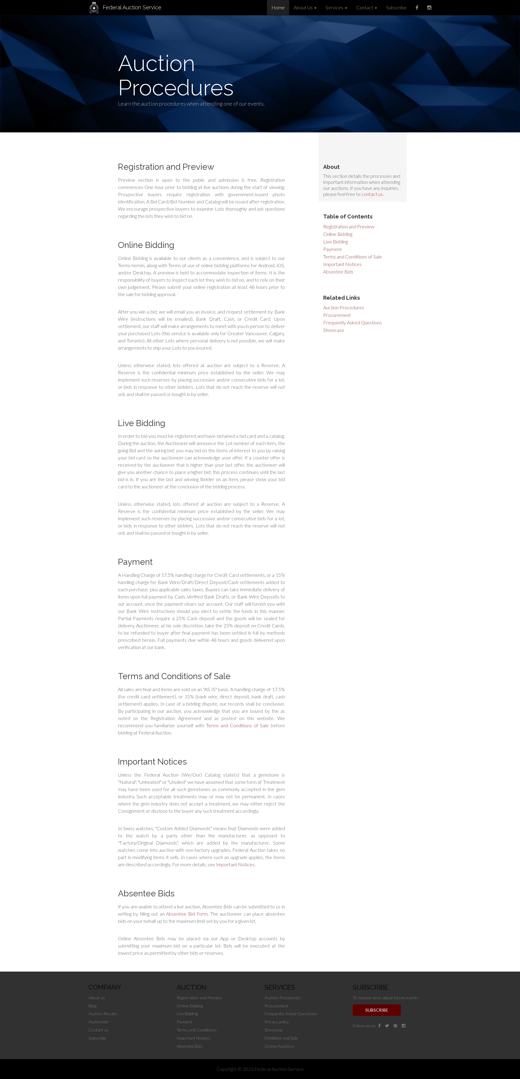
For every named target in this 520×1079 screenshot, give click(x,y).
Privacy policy (277, 1021)
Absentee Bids (338, 271)
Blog (92, 1005)
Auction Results (102, 1013)
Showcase (333, 330)
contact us (372, 194)
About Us (304, 7)
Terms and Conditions (197, 1029)
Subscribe (396, 7)
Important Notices (342, 264)
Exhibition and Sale (281, 1037)
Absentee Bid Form (187, 914)
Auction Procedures (343, 307)
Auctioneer (98, 1021)
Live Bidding (335, 241)
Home (278, 7)
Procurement (337, 315)
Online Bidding (337, 234)
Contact (365, 7)
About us (96, 997)
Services (335, 7)
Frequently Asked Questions (352, 322)
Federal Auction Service (132, 7)
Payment (332, 249)
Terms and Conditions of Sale (352, 256)
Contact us (98, 1029)
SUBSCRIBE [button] (376, 1010)
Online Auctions (279, 1046)
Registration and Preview (348, 226)
